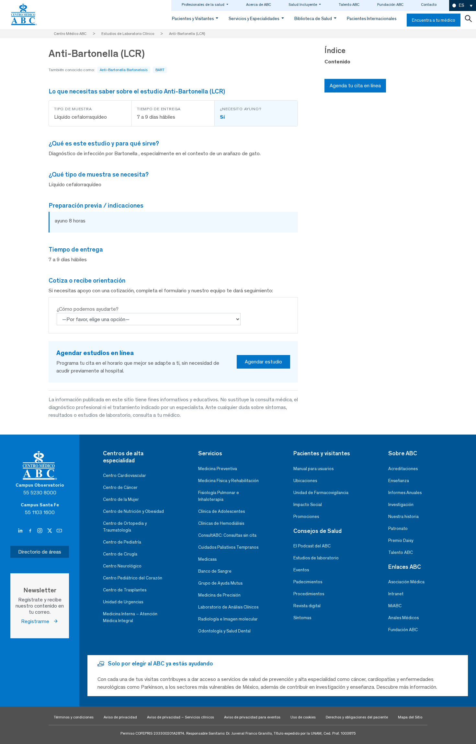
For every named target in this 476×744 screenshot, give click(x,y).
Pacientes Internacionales (371, 18)
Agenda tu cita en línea (355, 85)
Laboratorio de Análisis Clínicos (228, 607)
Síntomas (302, 617)
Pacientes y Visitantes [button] (193, 18)
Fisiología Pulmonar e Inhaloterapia (218, 496)
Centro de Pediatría (122, 542)
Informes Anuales (405, 492)
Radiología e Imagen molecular (228, 619)
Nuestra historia (403, 516)
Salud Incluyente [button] (303, 4)
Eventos (301, 570)
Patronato (398, 528)
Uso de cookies (303, 717)
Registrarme (37, 621)
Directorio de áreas (39, 552)
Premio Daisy (400, 540)
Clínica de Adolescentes (221, 511)
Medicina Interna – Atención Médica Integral (130, 617)
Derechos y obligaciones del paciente (357, 717)
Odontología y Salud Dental (224, 631)
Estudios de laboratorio (316, 558)
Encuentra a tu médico (433, 20)
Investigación (401, 504)
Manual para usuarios (313, 468)
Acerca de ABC (258, 4)
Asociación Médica (406, 582)
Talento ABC (349, 4)
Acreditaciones (403, 468)
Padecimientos (307, 582)
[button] (462, 5)
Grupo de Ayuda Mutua (220, 583)
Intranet (395, 594)
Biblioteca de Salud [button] (313, 18)
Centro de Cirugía (120, 554)
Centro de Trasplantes (124, 590)
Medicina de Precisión (219, 595)
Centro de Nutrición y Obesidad (133, 511)
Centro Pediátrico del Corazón (132, 578)
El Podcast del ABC (312, 546)
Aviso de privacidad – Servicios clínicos (180, 717)
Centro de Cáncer (120, 487)
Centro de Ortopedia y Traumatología (125, 527)
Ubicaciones (305, 480)
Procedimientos (308, 594)
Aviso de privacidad (120, 717)
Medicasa (207, 559)
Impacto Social (307, 504)
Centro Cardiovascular (124, 475)
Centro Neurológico (122, 566)
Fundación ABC (390, 4)
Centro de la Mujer (121, 499)
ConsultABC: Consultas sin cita (227, 535)
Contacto (428, 4)
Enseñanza (398, 480)
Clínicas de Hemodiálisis (221, 523)
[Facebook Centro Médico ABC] (30, 530)
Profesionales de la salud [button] (203, 4)
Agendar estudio (263, 362)
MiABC (395, 606)
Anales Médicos (403, 617)
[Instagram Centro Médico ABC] (40, 530)
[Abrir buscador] (468, 20)
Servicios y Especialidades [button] (254, 18)
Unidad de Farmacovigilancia (320, 492)
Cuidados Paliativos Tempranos (228, 547)
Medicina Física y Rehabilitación (228, 480)
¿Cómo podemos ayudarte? (88, 309)
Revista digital (307, 606)
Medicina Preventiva (217, 468)
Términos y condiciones (74, 717)
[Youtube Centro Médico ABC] (59, 530)
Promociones (306, 516)
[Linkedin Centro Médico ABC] (21, 530)
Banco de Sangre (215, 571)
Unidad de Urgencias (123, 602)
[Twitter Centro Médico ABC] (50, 530)
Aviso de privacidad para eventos (252, 717)
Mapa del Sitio (410, 717)
